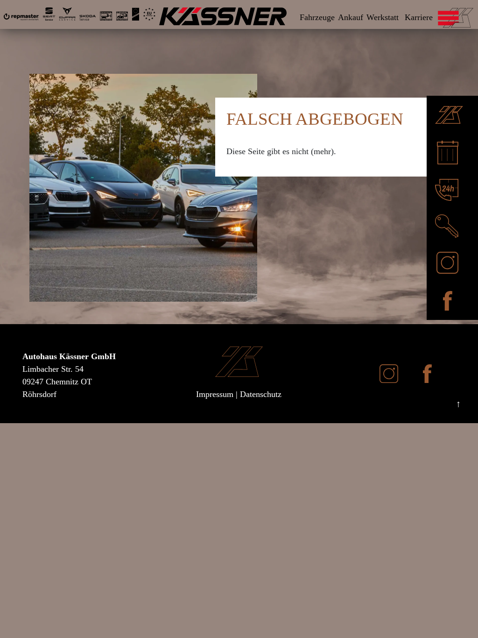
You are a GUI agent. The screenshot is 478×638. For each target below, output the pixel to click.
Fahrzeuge (317, 17)
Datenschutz (260, 394)
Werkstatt (382, 17)
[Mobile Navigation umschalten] (472, 16)
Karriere (419, 17)
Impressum (214, 394)
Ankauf (350, 17)
